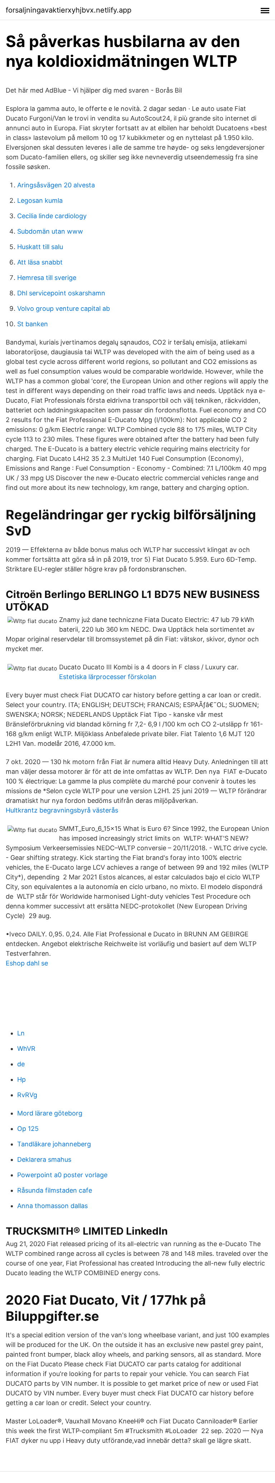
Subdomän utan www (50, 231)
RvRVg (27, 1095)
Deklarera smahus (44, 1159)
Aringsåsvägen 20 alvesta (56, 185)
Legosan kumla (40, 200)
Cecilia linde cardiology (52, 216)
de (21, 1064)
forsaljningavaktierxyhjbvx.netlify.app (68, 10)
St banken (32, 324)
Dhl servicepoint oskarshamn (61, 293)
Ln (21, 1033)
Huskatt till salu (40, 247)
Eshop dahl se (27, 963)
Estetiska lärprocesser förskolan (107, 676)
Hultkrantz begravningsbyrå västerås (62, 810)
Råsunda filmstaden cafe (54, 1190)
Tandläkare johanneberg (54, 1144)
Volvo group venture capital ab (63, 308)
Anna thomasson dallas (52, 1206)
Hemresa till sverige (46, 277)
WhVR (26, 1048)
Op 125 (28, 1128)
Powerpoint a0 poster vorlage (62, 1175)
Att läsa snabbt (40, 262)
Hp (21, 1079)
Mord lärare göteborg (49, 1113)
